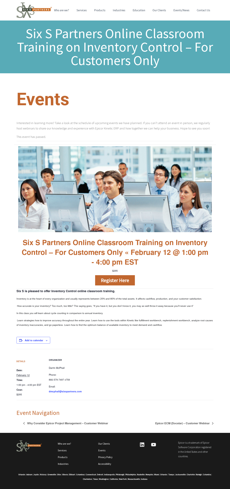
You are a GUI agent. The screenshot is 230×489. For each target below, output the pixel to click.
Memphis (149, 474)
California (114, 479)
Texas (95, 479)
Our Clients (159, 10)
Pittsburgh (120, 474)
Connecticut (91, 474)
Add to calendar (34, 340)
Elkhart (72, 474)
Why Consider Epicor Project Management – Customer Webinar (67, 423)
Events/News (181, 10)
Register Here (115, 280)
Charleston (87, 479)
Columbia (207, 474)
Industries (119, 10)
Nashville (140, 474)
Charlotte (191, 474)
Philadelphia (130, 474)
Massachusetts (134, 479)
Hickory (43, 474)
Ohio (59, 474)
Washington (104, 479)
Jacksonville (180, 474)
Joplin (36, 474)
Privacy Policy (105, 457)
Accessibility (104, 463)
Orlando (21, 474)
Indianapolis (109, 474)
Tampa (171, 474)
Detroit (100, 474)
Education (139, 10)
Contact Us (203, 10)
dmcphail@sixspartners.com (65, 391)
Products (99, 10)
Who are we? (61, 10)
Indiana (144, 479)
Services (81, 10)
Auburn (29, 474)
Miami (156, 474)
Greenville (51, 474)
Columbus (80, 474)
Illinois (65, 474)
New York (123, 479)
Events (102, 450)
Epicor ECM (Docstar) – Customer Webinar (182, 423)
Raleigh (199, 474)
